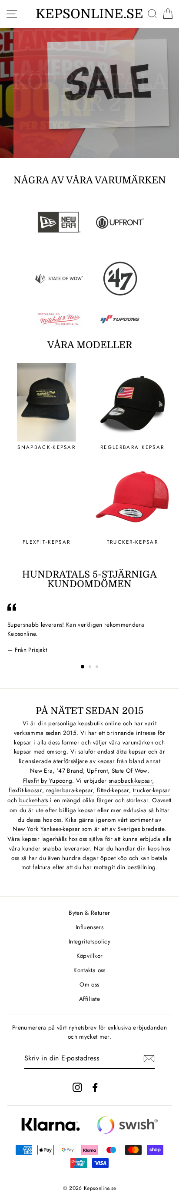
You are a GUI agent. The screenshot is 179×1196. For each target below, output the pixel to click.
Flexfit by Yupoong (47, 780)
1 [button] (83, 667)
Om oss (89, 984)
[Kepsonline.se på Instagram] (77, 1087)
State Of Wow (129, 770)
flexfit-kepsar (25, 790)
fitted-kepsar (113, 790)
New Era (41, 770)
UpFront (97, 770)
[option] (89, 93)
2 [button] (91, 667)
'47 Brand (69, 770)
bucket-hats (33, 800)
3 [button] (98, 667)
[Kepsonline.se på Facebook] (95, 1087)
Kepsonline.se (89, 14)
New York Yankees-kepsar (46, 828)
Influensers (89, 927)
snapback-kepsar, (131, 780)
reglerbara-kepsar (69, 790)
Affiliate (89, 998)
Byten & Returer (89, 912)
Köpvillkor (89, 955)
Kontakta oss (89, 970)
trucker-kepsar (151, 790)
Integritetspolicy (89, 941)
